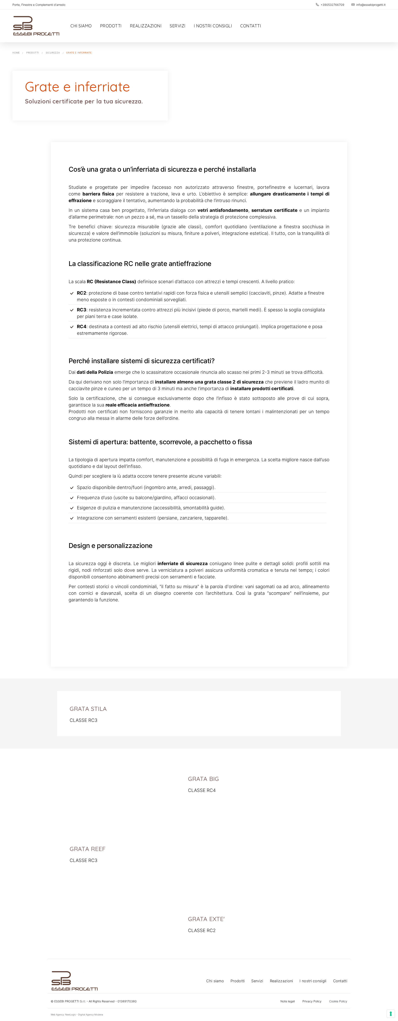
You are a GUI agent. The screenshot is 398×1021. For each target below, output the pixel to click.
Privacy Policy (312, 1001)
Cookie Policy (338, 1001)
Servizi (178, 25)
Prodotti (111, 25)
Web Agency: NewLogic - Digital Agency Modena (77, 1014)
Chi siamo (81, 25)
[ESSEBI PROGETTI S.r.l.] (36, 26)
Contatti (250, 25)
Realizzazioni (146, 25)
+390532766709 (332, 4)
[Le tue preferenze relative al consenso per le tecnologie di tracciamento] (391, 1014)
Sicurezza (53, 52)
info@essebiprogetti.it (371, 4)
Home (16, 52)
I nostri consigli (213, 25)
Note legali (287, 1001)
